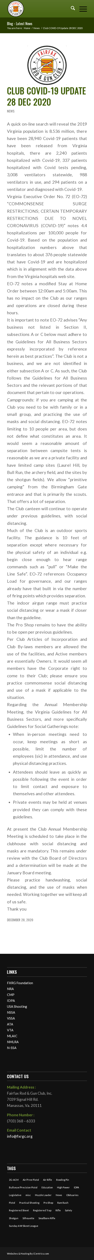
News (10, 111)
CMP (10, 995)
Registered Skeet (19, 1210)
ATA (10, 1024)
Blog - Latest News (19, 23)
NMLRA (13, 1042)
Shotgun (13, 1218)
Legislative (15, 1195)
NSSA (11, 1012)
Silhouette (28, 1218)
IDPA (11, 1000)
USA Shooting (17, 1006)
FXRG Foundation (20, 983)
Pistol (12, 1202)
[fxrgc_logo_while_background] (47, 65)
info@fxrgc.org (20, 1136)
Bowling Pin (62, 1179)
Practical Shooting (29, 1202)
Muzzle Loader (43, 1195)
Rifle (58, 1210)
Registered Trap (42, 1210)
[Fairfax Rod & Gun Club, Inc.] (39, 8)
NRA (10, 989)
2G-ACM (14, 1179)
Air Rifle (47, 1179)
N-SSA (11, 1048)
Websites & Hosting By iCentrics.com (28, 1253)
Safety (68, 1210)
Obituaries (72, 1195)
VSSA (11, 1018)
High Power (63, 1187)
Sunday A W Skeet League (23, 1225)
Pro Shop (48, 1202)
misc (28, 1195)
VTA (10, 1030)
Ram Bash (62, 1202)
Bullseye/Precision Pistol (23, 1187)
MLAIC (12, 1036)
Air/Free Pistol (31, 1179)
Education (47, 1187)
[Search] (70, 8)
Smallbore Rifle (46, 1218)
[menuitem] (70, 8)
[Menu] (81, 8)
